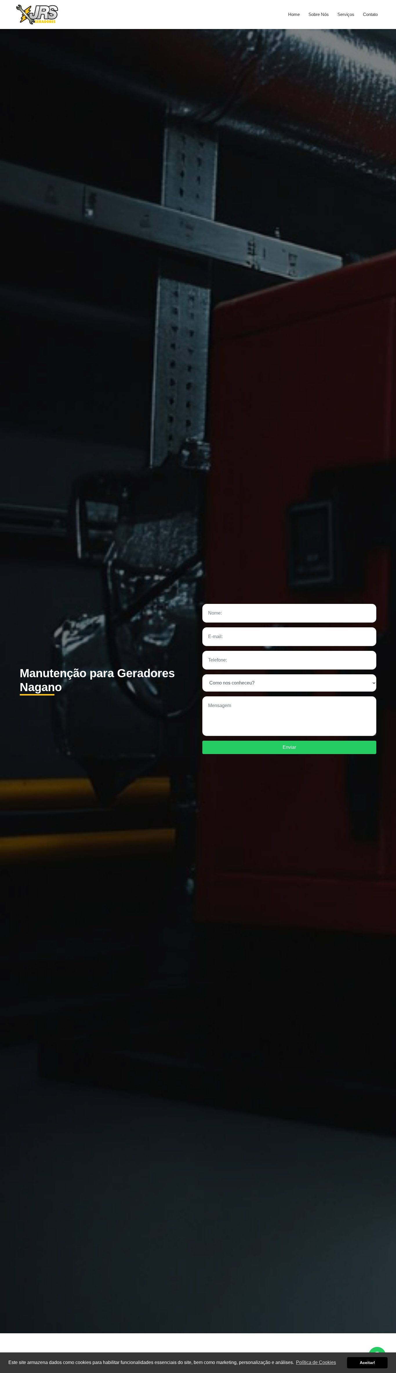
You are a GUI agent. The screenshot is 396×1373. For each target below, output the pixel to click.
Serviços (345, 14)
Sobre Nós (318, 14)
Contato (370, 14)
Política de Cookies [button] (316, 1362)
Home (294, 14)
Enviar (289, 747)
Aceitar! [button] (367, 1362)
